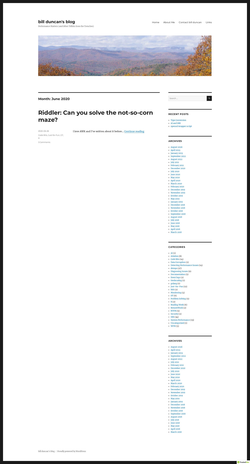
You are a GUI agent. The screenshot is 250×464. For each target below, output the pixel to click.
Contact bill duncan (190, 22)
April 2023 (175, 150)
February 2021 (177, 165)
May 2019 (175, 199)
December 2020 (178, 168)
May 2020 (175, 177)
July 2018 (175, 220)
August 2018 (176, 217)
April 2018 (175, 229)
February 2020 (177, 186)
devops (174, 268)
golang (174, 283)
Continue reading (134, 131)
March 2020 (176, 183)
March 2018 (176, 232)
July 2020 (175, 171)
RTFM (173, 311)
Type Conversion (178, 120)
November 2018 (178, 208)
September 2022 (178, 156)
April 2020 (175, 180)
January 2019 (177, 202)
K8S (172, 289)
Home (155, 22)
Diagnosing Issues (179, 271)
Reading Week (177, 305)
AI (172, 253)
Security (174, 314)
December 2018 (178, 205)
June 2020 (175, 174)
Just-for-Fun (54, 135)
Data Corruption (178, 262)
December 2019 (178, 189)
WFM (173, 326)
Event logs (175, 277)
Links (209, 22)
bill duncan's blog (56, 21)
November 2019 (178, 193)
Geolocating (176, 280)
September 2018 (178, 214)
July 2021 (175, 162)
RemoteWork (177, 308)
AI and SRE (176, 123)
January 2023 (177, 153)
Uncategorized (177, 323)
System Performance (180, 320)
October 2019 (177, 196)
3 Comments (44, 142)
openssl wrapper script (181, 126)
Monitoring (176, 292)
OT (61, 135)
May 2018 (175, 226)
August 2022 (176, 159)
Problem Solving (178, 299)
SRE (172, 317)
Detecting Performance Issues (184, 265)
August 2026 (176, 147)
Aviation (174, 256)
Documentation (178, 274)
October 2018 (177, 211)
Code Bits (42, 135)
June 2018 (175, 223)
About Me (169, 22)
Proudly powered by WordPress (71, 451)
